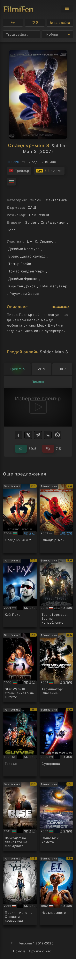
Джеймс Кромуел (24, 249)
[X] (28, 435)
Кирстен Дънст (21, 286)
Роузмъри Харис (24, 294)
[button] (13, 23)
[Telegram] (38, 435)
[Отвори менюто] (67, 9)
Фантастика (56, 200)
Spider (30, 222)
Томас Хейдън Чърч (26, 271)
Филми (36, 200)
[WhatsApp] (57, 435)
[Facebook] (18, 435)
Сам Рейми (39, 215)
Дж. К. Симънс (40, 241)
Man (12, 230)
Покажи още (60, 306)
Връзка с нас (40, 951)
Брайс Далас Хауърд (27, 256)
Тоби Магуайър (53, 286)
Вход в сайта (60, 23)
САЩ (32, 208)
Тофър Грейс (19, 264)
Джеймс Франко (22, 279)
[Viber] (48, 435)
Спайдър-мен (53, 222)
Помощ (19, 951)
